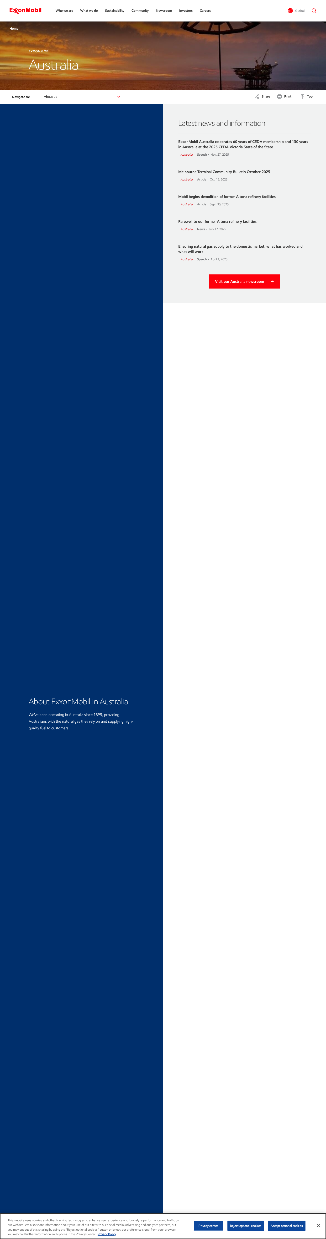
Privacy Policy (107, 1234)
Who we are (64, 11)
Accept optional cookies (287, 1226)
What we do (89, 11)
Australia (187, 154)
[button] (296, 10)
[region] (163, 1226)
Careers (205, 11)
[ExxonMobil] (28, 11)
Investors (186, 11)
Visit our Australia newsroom (239, 281)
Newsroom (164, 11)
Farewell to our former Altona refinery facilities (217, 221)
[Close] (318, 1225)
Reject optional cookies (245, 1226)
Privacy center (208, 1226)
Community (140, 11)
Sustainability (114, 11)
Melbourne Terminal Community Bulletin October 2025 (224, 171)
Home (14, 29)
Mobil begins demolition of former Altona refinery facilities (227, 196)
